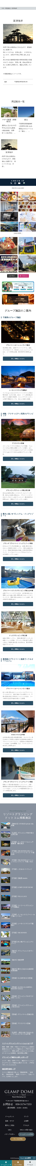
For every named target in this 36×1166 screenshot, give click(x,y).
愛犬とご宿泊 (9, 1125)
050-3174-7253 (24, 1104)
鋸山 (26, 120)
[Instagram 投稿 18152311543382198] (27, 245)
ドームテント (9, 1116)
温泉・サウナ (9, 1121)
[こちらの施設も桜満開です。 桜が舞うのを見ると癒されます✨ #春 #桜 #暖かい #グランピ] (27, 264)
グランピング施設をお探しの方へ (14, 1057)
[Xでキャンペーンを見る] (22, 289)
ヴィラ (26, 1116)
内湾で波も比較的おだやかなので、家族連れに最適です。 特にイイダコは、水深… (9, 161)
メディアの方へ (9, 1134)
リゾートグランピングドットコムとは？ (16, 1043)
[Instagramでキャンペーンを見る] (16, 289)
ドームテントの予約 (26, 1134)
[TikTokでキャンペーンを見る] (27, 289)
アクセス (26, 1125)
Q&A (9, 1130)
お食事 (26, 1121)
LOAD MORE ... (18, 233)
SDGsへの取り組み (26, 1130)
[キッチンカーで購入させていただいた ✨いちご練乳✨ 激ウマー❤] (9, 245)
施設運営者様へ (8, 1069)
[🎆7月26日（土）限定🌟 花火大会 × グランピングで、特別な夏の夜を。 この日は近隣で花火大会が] (9, 264)
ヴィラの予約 (18, 1139)
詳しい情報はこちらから (18, 358)
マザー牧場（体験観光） (9, 120)
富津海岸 (9, 152)
